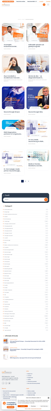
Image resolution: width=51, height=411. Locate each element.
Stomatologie (7, 325)
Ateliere (6, 216)
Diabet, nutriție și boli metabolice (11, 245)
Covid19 (6, 238)
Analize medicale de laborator (10, 214)
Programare (30, 377)
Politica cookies (31, 391)
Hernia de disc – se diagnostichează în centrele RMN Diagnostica (37, 78)
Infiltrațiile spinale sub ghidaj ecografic (36, 45)
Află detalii (10, 407)
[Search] (44, 4)
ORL (5, 294)
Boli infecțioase (7, 219)
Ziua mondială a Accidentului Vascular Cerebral (12, 78)
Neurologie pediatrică (9, 283)
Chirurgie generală (8, 226)
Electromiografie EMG (9, 249)
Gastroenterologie (8, 254)
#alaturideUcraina (8, 209)
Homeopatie (7, 261)
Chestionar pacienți (31, 381)
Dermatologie (7, 240)
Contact (48, 1)
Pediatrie (6, 301)
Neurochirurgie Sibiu (35, 112)
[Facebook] (3, 383)
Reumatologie (7, 320)
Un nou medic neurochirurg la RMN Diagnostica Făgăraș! (36, 141)
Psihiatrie (6, 309)
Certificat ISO (6, 393)
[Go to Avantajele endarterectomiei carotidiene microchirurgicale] (13, 32)
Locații (41, 1)
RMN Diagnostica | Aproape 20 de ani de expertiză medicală (25, 358)
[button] (48, 397)
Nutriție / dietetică (8, 290)
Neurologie (13, 79)
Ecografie (6, 247)
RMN (5, 323)
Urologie (6, 328)
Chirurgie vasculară (8, 235)
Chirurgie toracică (8, 233)
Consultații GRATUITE (8, 1)
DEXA (5, 242)
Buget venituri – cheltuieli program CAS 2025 (13, 395)
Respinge (33, 406)
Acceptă (23, 406)
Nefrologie (6, 275)
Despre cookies (28, 408)
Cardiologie (6, 221)
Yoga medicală (7, 330)
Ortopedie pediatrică (8, 299)
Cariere (29, 379)
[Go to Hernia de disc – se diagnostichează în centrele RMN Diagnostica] (37, 63)
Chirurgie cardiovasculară (9, 223)
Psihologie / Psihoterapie (9, 313)
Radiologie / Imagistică (9, 316)
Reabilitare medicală (8, 318)
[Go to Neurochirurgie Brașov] (13, 98)
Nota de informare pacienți (36, 408)
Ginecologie (6, 256)
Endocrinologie (7, 252)
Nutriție (5, 287)
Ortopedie (6, 297)
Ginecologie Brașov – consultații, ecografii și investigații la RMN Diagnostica (26, 350)
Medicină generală (8, 268)
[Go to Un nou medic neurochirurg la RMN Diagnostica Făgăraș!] (37, 128)
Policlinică (6, 306)
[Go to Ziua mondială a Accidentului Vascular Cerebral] (13, 63)
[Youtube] (9, 383)
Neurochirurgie (7, 48)
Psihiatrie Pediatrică (8, 311)
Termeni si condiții (31, 393)
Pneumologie (7, 304)
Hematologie (7, 259)
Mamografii (6, 266)
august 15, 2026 (13, 356)
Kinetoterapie (7, 264)
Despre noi (29, 373)
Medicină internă (7, 271)
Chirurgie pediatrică (8, 228)
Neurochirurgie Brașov (12, 112)
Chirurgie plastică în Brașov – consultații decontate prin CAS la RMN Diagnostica (27, 342)
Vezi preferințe (44, 406)
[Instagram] (6, 383)
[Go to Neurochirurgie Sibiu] (37, 98)
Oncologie (6, 292)
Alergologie (6, 211)
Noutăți (5, 285)
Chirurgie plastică (8, 230)
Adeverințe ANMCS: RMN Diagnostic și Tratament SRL (11, 397)
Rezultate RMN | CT (32, 1)
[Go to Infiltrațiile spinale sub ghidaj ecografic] (37, 32)
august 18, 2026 (13, 339)
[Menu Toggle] (48, 4)
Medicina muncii (7, 273)
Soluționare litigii (31, 395)
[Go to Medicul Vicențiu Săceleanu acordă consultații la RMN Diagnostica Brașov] (37, 155)
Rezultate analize (20, 1)
